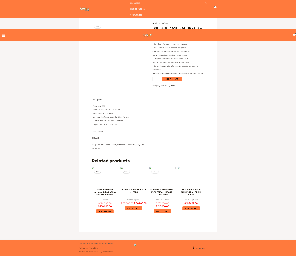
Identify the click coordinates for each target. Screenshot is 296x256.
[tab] (97, 99)
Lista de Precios (137, 9)
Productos (135, 3)
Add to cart (172, 79)
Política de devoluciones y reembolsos (96, 252)
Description (97, 99)
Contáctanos (136, 15)
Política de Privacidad (88, 248)
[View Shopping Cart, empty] (215, 9)
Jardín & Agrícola (168, 86)
